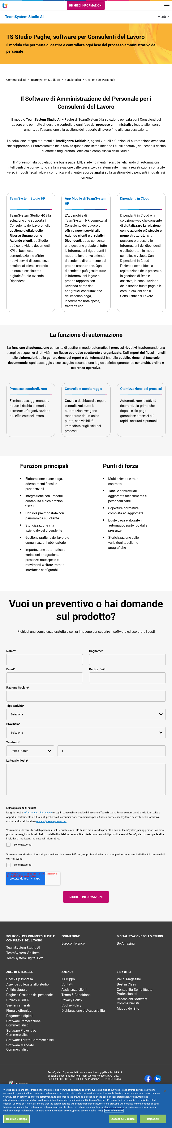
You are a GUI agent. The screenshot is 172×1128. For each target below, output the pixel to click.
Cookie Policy (71, 1005)
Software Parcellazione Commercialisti (23, 1023)
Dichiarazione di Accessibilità (83, 1011)
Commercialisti (16, 79)
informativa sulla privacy (38, 812)
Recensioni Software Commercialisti (132, 1001)
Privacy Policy (71, 1000)
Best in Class (126, 984)
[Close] (165, 1090)
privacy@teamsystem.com (51, 821)
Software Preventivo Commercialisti (21, 1033)
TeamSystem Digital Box (24, 958)
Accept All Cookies (123, 1118)
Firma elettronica (18, 1011)
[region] (86, 1106)
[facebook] (148, 1079)
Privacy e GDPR (17, 1000)
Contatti (67, 984)
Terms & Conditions (75, 995)
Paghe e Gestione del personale (29, 995)
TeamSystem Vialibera (23, 953)
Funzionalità (73, 79)
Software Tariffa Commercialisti (30, 1040)
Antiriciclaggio (16, 990)
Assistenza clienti (74, 990)
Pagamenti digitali (19, 1016)
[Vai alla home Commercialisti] (6, 5)
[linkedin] (158, 1079)
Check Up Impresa (19, 979)
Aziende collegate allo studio (27, 984)
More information (114, 1110)
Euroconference (73, 943)
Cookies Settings (16, 1118)
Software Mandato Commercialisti (20, 1047)
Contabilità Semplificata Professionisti (134, 992)
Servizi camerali (18, 1005)
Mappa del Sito (128, 1008)
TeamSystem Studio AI (45, 79)
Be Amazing (126, 943)
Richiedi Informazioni (85, 5)
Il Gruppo (68, 979)
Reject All (153, 1118)
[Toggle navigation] (166, 5)
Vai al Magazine (129, 979)
